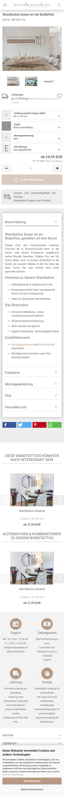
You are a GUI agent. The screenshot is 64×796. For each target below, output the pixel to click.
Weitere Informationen (32, 789)
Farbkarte (12, 373)
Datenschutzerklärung (12, 774)
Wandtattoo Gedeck (32, 511)
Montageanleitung (22, 344)
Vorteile (47, 682)
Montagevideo (46, 344)
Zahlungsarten (47, 632)
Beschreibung (15, 222)
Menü (5, 5)
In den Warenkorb (32, 179)
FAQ (8, 396)
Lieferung (16, 682)
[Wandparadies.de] (32, 5)
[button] (6, 168)
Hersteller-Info (16, 407)
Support (16, 632)
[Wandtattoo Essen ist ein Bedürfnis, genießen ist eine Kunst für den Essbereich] (32, 48)
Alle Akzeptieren (32, 781)
